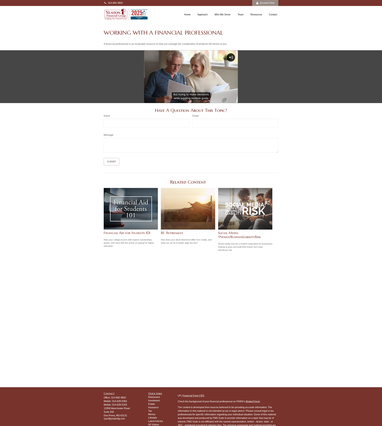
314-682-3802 (115, 3)
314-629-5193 (119, 404)
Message (108, 135)
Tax (150, 411)
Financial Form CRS (193, 395)
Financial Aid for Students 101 (127, 233)
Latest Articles (155, 421)
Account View (267, 3)
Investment (154, 400)
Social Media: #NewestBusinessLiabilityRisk (239, 235)
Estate (151, 404)
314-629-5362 (119, 401)
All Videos (153, 424)
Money (151, 414)
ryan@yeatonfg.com (114, 418)
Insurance (153, 407)
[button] (187, 14)
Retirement (154, 397)
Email (195, 116)
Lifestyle (152, 417)
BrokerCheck (253, 401)
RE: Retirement (172, 233)
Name (107, 116)
